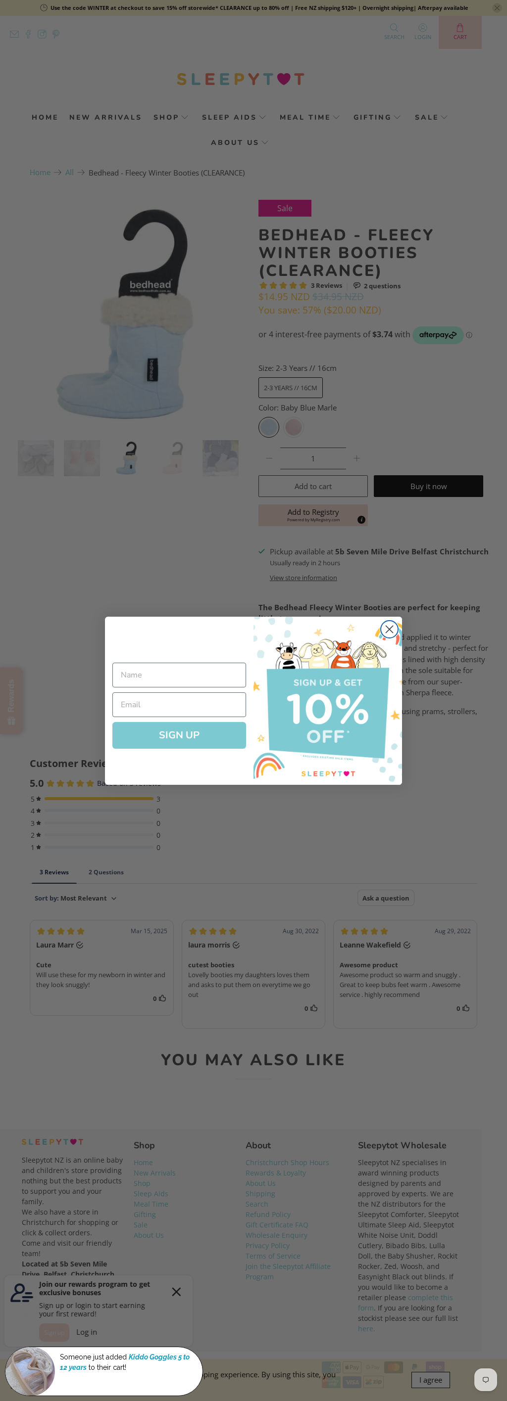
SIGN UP (179, 735)
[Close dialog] (389, 629)
